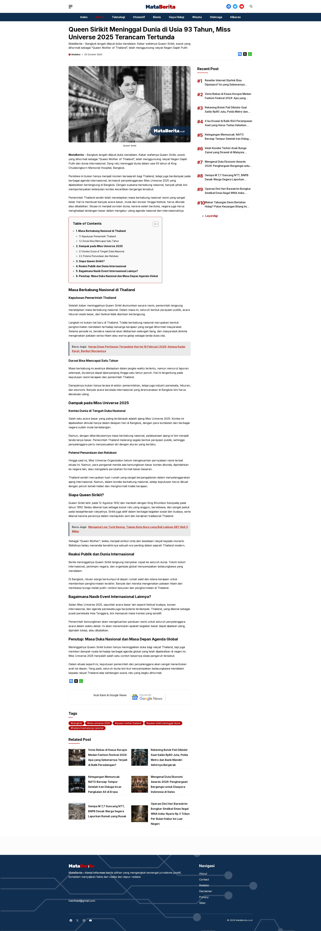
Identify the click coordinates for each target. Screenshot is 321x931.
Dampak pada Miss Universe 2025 (101, 246)
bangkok (77, 723)
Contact (204, 879)
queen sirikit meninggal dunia (164, 723)
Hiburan (235, 17)
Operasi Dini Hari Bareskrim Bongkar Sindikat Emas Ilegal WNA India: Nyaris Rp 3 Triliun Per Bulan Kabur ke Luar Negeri (170, 813)
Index (84, 17)
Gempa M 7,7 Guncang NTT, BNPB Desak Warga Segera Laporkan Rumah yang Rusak (107, 811)
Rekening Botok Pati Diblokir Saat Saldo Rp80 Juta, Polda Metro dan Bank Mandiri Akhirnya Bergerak (226, 111)
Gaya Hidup (176, 17)
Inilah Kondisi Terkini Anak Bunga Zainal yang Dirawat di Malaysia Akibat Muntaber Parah (225, 152)
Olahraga (216, 17)
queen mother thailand (129, 723)
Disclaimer (205, 891)
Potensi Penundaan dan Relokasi (100, 256)
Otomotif (139, 17)
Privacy (204, 897)
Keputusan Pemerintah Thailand (99, 236)
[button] (251, 6)
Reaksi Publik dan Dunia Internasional (102, 266)
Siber (202, 903)
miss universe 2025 (99, 723)
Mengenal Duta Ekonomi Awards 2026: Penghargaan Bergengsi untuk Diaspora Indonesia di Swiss (228, 166)
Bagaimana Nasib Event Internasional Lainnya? (108, 271)
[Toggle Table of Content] (154, 224)
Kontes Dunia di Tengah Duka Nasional (103, 251)
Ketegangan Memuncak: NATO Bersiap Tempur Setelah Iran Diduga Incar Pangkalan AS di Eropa (227, 139)
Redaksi (75, 54)
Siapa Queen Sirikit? (92, 261)
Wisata (197, 17)
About (203, 873)
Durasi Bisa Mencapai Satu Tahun (101, 241)
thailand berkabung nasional (87, 728)
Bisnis (157, 17)
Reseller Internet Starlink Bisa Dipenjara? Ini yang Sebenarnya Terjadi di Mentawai (225, 84)
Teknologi (118, 17)
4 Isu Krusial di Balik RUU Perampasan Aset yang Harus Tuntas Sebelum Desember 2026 (228, 125)
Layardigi (211, 215)
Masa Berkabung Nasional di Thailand (102, 231)
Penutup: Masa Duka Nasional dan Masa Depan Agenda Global (118, 276)
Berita (100, 17)
